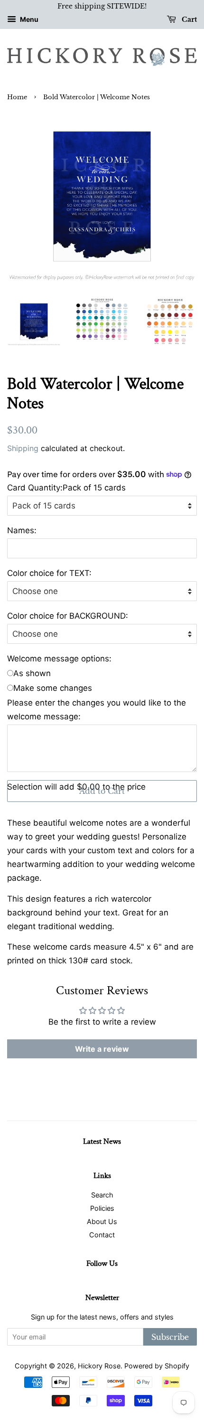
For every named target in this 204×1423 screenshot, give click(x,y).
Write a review (102, 1049)
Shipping (22, 448)
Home (17, 97)
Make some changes (52, 688)
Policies (102, 1208)
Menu (28, 19)
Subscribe (170, 1337)
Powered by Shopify (156, 1366)
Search (102, 1195)
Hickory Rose (99, 1366)
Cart (188, 19)
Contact (102, 1235)
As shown (32, 673)
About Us (102, 1221)
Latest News (102, 1141)
